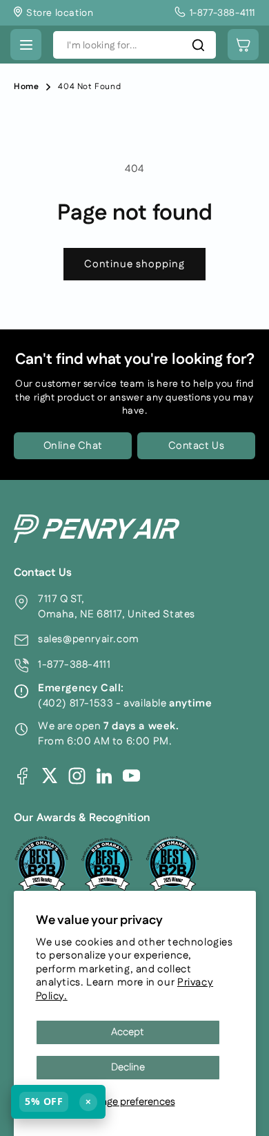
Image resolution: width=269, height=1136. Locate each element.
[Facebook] (22, 775)
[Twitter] (49, 775)
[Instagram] (77, 775)
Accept (127, 1032)
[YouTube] (131, 775)
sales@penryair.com (88, 639)
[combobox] (134, 45)
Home (26, 87)
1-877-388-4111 (74, 664)
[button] (25, 44)
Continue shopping (134, 264)
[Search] (198, 45)
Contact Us (196, 446)
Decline (128, 1067)
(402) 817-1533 (75, 703)
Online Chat (73, 446)
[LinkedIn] (104, 775)
